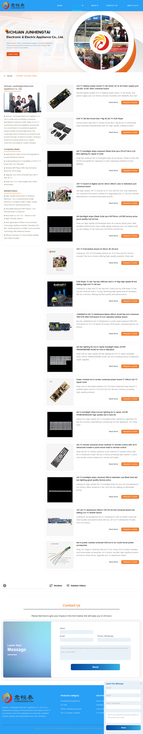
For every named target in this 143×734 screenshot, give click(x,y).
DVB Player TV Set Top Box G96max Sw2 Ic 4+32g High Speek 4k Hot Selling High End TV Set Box (106, 283)
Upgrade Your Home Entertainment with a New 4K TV (21, 176)
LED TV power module (70, 713)
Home (59, 5)
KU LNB (64, 705)
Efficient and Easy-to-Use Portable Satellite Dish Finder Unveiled (21, 236)
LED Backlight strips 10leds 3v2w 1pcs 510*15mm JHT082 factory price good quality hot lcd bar (106, 218)
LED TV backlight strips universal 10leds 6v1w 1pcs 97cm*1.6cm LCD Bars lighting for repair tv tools (105, 152)
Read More (113, 102)
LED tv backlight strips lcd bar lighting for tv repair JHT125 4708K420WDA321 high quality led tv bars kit (102, 413)
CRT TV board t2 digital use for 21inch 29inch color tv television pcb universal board (106, 185)
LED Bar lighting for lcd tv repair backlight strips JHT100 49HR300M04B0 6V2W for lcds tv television (100, 348)
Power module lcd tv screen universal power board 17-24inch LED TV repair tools (106, 381)
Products (76, 5)
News (93, 5)
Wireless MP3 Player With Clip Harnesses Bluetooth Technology (20, 169)
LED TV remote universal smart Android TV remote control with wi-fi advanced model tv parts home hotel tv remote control (106, 446)
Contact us (111, 5)
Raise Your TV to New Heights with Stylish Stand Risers (20, 183)
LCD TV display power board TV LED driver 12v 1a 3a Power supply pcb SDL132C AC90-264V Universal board (107, 87)
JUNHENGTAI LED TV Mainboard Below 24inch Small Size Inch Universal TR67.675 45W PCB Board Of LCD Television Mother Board (107, 315)
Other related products (71, 709)
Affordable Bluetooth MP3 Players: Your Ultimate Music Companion (20, 210)
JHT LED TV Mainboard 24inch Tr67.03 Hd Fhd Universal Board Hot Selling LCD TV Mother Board (105, 511)
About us (131, 5)
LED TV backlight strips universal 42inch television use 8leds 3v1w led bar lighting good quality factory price (106, 479)
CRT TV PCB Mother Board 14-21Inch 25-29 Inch (97, 249)
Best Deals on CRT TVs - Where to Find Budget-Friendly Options (20, 217)
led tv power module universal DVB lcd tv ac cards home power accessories (105, 544)
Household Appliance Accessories (70, 701)
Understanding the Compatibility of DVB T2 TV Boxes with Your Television (22, 162)
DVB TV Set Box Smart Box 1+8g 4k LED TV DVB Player (99, 118)
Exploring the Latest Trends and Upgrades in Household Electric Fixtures (21, 156)
